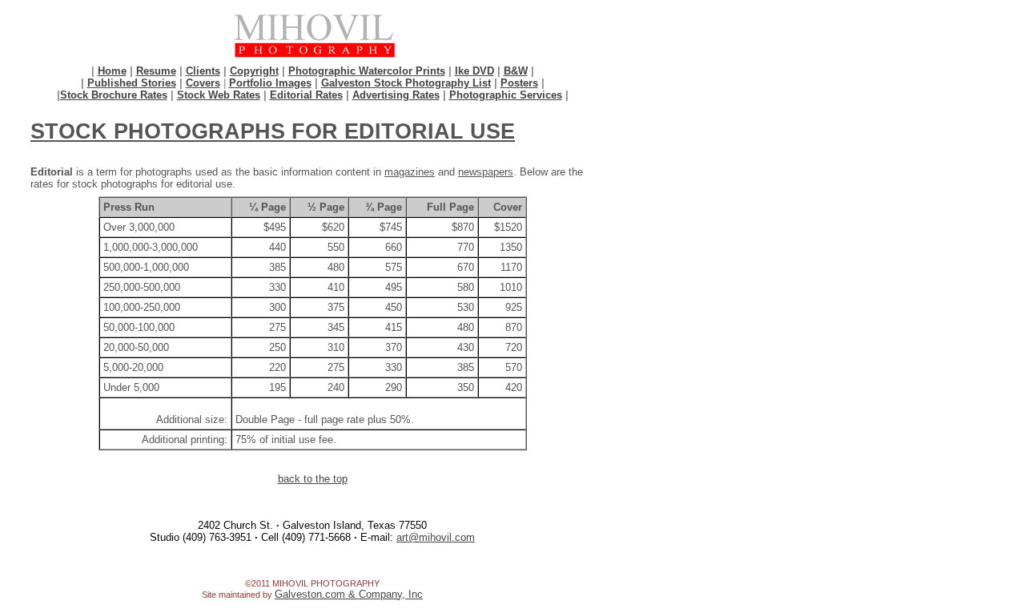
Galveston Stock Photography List (406, 83)
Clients (203, 71)
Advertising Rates (396, 95)
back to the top (313, 479)
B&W (516, 71)
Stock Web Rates (218, 95)
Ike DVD (474, 71)
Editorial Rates (306, 95)
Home (112, 71)
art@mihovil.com (435, 537)
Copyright (254, 71)
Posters (519, 83)
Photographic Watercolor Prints (366, 71)
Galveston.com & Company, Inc (349, 594)
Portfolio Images (270, 83)
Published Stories (131, 83)
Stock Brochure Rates (113, 95)
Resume (156, 71)
